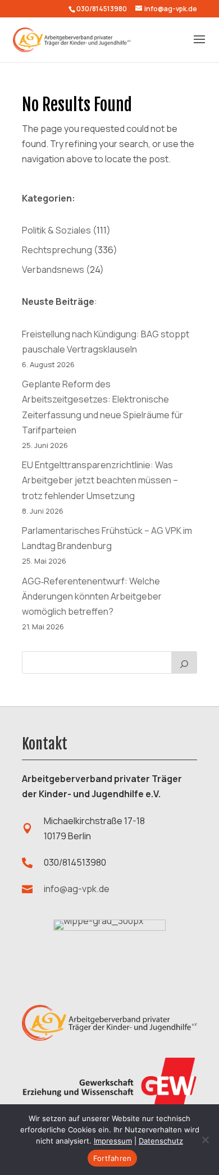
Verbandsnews (53, 269)
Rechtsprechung (57, 250)
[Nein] (205, 1139)
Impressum (113, 1140)
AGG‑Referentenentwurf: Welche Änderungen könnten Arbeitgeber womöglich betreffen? (92, 596)
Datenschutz (161, 1140)
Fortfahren (112, 1158)
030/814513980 (101, 8)
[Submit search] (184, 662)
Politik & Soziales (56, 230)
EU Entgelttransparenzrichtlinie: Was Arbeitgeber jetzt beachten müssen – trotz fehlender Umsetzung (100, 480)
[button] (199, 46)
